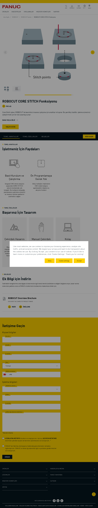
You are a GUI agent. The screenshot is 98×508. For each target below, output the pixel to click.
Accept (79, 261)
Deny (49, 261)
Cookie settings (64, 261)
